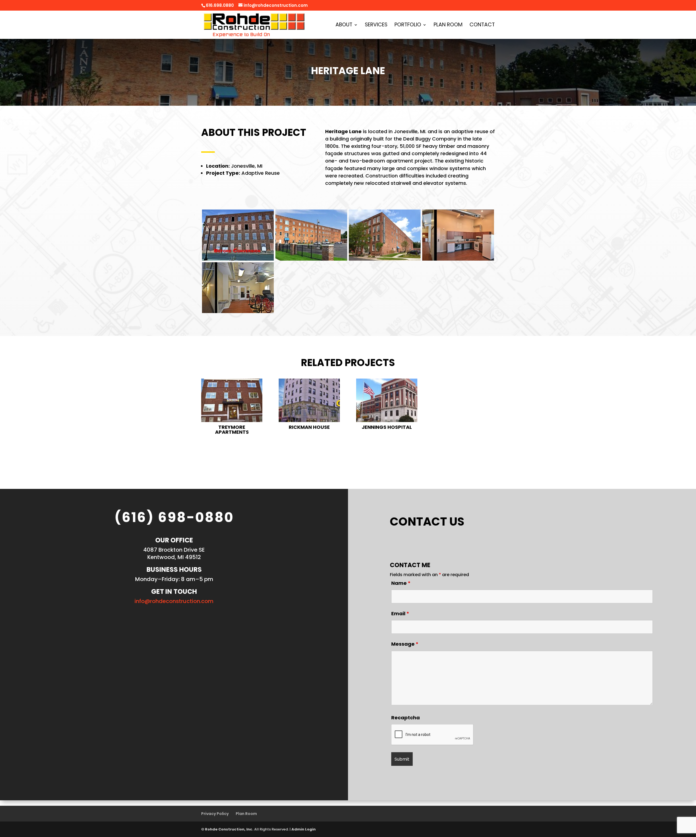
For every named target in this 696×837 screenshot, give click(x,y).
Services (376, 25)
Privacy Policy (215, 813)
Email (400, 613)
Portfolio (407, 25)
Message (404, 644)
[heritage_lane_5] (238, 313)
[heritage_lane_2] (311, 260)
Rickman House (309, 427)
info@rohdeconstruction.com (174, 601)
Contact (482, 25)
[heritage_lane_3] (385, 260)
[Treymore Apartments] (231, 400)
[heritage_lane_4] (458, 260)
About (343, 25)
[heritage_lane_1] (238, 260)
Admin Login (303, 829)
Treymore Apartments (232, 429)
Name (401, 583)
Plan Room (448, 25)
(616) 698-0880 (174, 517)
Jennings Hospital (387, 427)
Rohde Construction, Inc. (229, 829)
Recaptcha (405, 717)
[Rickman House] (309, 400)
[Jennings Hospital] (386, 400)
